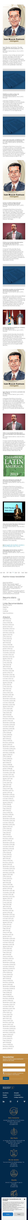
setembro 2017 (7, 776)
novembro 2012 (8, 892)
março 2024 (6, 622)
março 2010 (6, 956)
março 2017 (6, 788)
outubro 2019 (7, 726)
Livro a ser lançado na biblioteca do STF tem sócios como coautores (13, 140)
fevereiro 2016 (7, 814)
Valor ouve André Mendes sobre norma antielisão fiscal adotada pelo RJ (14, 434)
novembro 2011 (7, 916)
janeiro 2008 (7, 1000)
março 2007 (6, 1020)
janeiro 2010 (6, 960)
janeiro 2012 (6, 912)
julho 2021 (6, 684)
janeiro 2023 (6, 648)
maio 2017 (6, 784)
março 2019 (6, 740)
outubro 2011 (7, 918)
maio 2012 (6, 904)
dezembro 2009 (8, 962)
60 (4, 572)
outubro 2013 (7, 870)
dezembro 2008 (8, 986)
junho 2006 (6, 1038)
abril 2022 (6, 666)
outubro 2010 (7, 942)
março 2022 (6, 668)
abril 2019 (6, 738)
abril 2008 (6, 994)
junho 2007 (6, 1014)
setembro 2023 (7, 632)
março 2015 (6, 836)
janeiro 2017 (6, 792)
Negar (19, 1214)
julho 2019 (6, 732)
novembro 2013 (8, 868)
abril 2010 (6, 954)
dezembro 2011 (7, 914)
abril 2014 (6, 858)
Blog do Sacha (7, 605)
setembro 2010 (7, 944)
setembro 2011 (7, 920)
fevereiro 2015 (7, 838)
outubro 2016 (7, 798)
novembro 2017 (8, 772)
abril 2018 (6, 762)
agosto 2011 (6, 922)
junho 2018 (6, 758)
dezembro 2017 (8, 770)
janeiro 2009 (7, 984)
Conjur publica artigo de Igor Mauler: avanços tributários (12, 203)
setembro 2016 (7, 800)
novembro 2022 (8, 652)
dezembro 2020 (8, 698)
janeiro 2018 (6, 768)
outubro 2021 (7, 678)
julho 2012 (6, 900)
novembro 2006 (8, 1028)
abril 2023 (6, 642)
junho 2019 (6, 734)
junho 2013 (6, 878)
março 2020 (6, 716)
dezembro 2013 (8, 866)
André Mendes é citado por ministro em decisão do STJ (14, 328)
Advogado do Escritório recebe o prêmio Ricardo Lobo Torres (13, 550)
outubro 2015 (7, 822)
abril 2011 (5, 930)
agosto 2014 (6, 850)
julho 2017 (6, 780)
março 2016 (6, 812)
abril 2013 (6, 882)
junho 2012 (6, 902)
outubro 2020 (7, 702)
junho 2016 (6, 806)
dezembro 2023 (8, 628)
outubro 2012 (7, 894)
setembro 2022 (7, 656)
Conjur (5, 609)
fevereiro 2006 (7, 1046)
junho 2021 (6, 686)
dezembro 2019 (8, 722)
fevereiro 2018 (7, 766)
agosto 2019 (6, 730)
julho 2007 (6, 1012)
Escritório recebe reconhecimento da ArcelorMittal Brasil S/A (13, 290)
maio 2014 (6, 856)
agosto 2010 (6, 946)
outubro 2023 (7, 630)
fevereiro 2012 (7, 910)
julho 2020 (6, 708)
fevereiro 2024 (7, 624)
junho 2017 (6, 782)
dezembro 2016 (7, 794)
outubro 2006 (7, 1030)
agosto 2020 (7, 706)
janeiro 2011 (6, 936)
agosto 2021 (6, 682)
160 (26, 572)
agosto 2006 (6, 1034)
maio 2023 (6, 640)
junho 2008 (6, 990)
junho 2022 (6, 662)
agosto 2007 (7, 1010)
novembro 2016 (7, 796)
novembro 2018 (8, 748)
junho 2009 (6, 974)
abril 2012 (6, 906)
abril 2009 (6, 978)
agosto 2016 (6, 802)
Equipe (5, 1095)
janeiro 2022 (6, 672)
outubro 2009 (7, 966)
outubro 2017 (7, 774)
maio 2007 (6, 1016)
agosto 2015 (6, 826)
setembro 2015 (7, 824)
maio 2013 (6, 880)
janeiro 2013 (6, 888)
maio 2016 (6, 808)
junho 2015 (6, 830)
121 (19, 572)
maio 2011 (6, 928)
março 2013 (6, 884)
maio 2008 (6, 992)
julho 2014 (6, 852)
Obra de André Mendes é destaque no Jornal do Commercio (14, 524)
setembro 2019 (7, 728)
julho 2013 (6, 876)
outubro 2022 (7, 654)
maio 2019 (6, 736)
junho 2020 (6, 710)
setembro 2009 (7, 968)
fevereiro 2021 (7, 694)
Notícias (5, 52)
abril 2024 (6, 620)
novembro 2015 (7, 820)
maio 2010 (6, 952)
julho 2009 (6, 972)
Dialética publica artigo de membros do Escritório (11, 94)
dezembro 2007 (8, 1002)
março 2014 (6, 860)
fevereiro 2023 (7, 646)
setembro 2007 (7, 1008)
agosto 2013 (6, 874)
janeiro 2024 (6, 626)
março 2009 (6, 980)
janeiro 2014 (6, 864)
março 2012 (6, 908)
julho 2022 (6, 660)
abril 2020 (6, 714)
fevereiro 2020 (7, 718)
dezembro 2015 (7, 818)
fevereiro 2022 (7, 670)
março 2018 (6, 764)
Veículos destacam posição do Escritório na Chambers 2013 (12, 480)
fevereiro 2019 (7, 742)
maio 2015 (6, 832)
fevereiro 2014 (7, 862)
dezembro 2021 (8, 674)
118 (10, 572)
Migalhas (5, 607)
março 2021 (6, 692)
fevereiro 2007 (7, 1022)
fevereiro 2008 (7, 998)
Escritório (5, 1093)
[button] (24, 1199)
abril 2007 (6, 1018)
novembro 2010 (8, 940)
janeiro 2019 (6, 744)
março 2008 (6, 996)
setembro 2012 (7, 896)
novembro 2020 (8, 700)
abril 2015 (6, 834)
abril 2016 (6, 810)
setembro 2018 (7, 752)
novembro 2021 (8, 676)
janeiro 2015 (6, 840)
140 (22, 572)
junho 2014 (6, 854)
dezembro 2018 (8, 746)
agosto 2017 (6, 778)
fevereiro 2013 (7, 886)
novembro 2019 (8, 724)
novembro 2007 (8, 1004)
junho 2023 (6, 638)
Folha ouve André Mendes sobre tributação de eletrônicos (13, 243)
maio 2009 (6, 976)
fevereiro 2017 (7, 790)
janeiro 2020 (7, 720)
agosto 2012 (6, 898)
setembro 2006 (7, 1032)
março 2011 (6, 932)
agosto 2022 (6, 658)
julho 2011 (6, 924)
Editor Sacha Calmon (10, 51)
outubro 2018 (7, 750)
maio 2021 (6, 688)
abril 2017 (6, 786)
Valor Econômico (8, 613)
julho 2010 (6, 948)
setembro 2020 (7, 704)
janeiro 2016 (6, 816)
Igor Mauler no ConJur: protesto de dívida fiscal (14, 392)
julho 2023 (6, 636)
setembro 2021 (7, 680)
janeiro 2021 (6, 696)
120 (16, 572)
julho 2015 (6, 828)
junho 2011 (6, 926)
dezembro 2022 (8, 650)
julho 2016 (6, 804)
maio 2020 (6, 712)
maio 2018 (6, 760)
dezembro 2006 (8, 1026)
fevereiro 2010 (7, 958)
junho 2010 (6, 950)
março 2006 (6, 1044)
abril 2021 (6, 690)
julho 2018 (6, 756)
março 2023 (6, 644)
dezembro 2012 (8, 890)
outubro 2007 (7, 1006)
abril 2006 (6, 1042)
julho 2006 (6, 1036)
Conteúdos (17, 1095)
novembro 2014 (8, 844)
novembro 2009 (8, 964)
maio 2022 (6, 664)
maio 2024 (6, 618)
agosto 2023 (6, 634)
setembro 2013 (7, 872)
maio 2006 (6, 1040)
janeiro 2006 (6, 1048)
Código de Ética (18, 1097)
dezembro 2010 (8, 938)
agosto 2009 (7, 970)
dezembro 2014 (8, 842)
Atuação (16, 1093)
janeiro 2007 (7, 1024)
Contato (5, 1097)
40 (1, 572)
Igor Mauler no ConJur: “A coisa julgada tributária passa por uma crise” (13, 49)
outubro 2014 (7, 846)
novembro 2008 (8, 988)
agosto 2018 (6, 754)
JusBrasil (5, 611)
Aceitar (8, 1214)
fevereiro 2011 (7, 934)
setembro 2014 (7, 848)
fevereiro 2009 (7, 982)
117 (8, 572)
